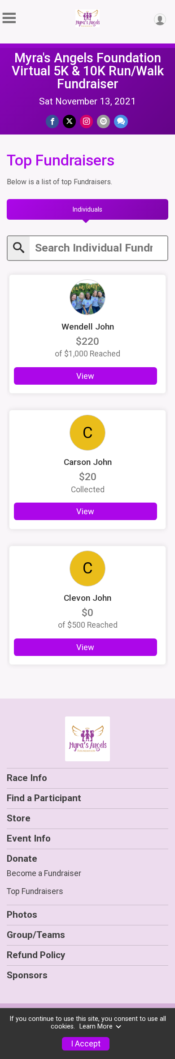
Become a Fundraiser (44, 873)
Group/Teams (36, 934)
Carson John (88, 462)
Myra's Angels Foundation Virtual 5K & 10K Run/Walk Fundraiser (88, 70)
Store (19, 818)
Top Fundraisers (35, 891)
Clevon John (87, 598)
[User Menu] (160, 19)
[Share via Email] (103, 121)
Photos (22, 914)
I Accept (86, 1043)
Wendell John (87, 326)
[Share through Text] (121, 121)
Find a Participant (44, 798)
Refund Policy (36, 955)
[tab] (87, 209)
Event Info (29, 838)
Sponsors (27, 975)
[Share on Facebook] (52, 121)
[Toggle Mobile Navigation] (9, 18)
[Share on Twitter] (69, 121)
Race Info (27, 778)
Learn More (96, 1026)
